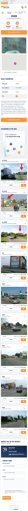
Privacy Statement (9, 493)
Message (4, 476)
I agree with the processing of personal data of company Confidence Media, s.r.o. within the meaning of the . (15, 492)
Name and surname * (6, 463)
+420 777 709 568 (13, 451)
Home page (3, 13)
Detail (11, 185)
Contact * (4, 470)
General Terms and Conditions (14, 507)
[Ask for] (23, 185)
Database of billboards (9, 13)
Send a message (6, 497)
